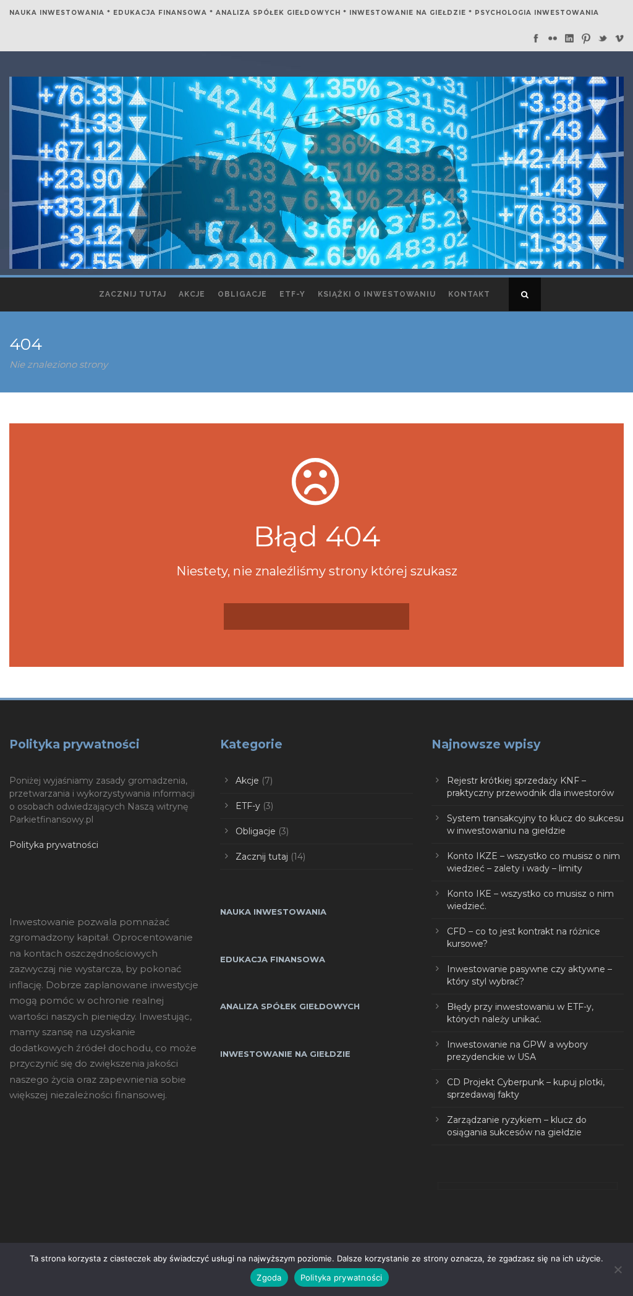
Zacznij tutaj (262, 856)
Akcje (247, 780)
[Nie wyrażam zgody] (617, 1269)
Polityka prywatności (53, 844)
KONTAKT (469, 294)
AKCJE (192, 294)
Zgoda (269, 1277)
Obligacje (256, 831)
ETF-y (292, 294)
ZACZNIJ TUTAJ (132, 294)
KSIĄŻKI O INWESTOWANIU (377, 294)
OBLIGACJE (242, 294)
